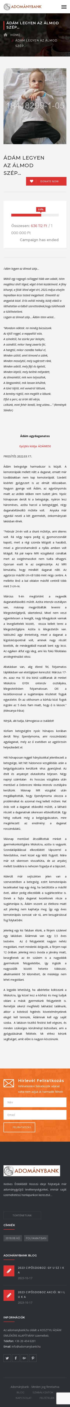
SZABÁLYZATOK (42, 1392)
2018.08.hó (12, 1238)
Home (15, 35)
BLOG (20, 1392)
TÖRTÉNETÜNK (22, 1215)
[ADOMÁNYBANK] (23, 6)
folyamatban (36, 1238)
